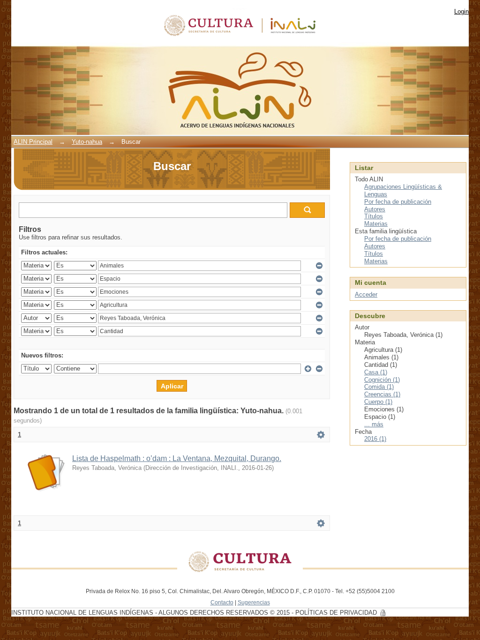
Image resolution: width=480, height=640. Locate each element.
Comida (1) (379, 386)
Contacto (221, 602)
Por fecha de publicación (397, 201)
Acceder (366, 294)
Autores (374, 209)
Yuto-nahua (87, 141)
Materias (376, 223)
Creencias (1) (382, 394)
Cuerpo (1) (378, 401)
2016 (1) (375, 438)
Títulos (373, 216)
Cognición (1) (382, 379)
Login (461, 11)
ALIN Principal (33, 141)
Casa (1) (375, 372)
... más (373, 424)
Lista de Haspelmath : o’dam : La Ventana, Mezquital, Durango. (176, 458)
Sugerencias (254, 602)
